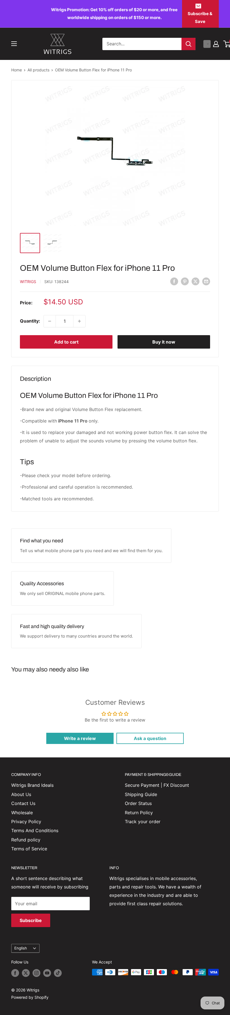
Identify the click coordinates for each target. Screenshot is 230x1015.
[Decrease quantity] (50, 321)
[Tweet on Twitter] (195, 281)
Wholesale (22, 812)
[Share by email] (206, 281)
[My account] (216, 44)
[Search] (188, 44)
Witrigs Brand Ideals (32, 785)
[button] (207, 44)
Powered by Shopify (30, 997)
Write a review (80, 738)
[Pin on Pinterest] (185, 281)
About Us (21, 794)
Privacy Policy (26, 821)
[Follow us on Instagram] (36, 973)
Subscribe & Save (200, 17)
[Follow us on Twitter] (26, 973)
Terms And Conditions (34, 830)
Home (16, 69)
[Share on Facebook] (174, 281)
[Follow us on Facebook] (15, 973)
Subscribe (31, 920)
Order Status (138, 803)
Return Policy (139, 812)
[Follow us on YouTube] (47, 973)
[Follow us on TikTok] (58, 973)
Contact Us (23, 803)
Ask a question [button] (150, 738)
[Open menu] (14, 43)
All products (38, 69)
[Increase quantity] (79, 321)
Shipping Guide (141, 794)
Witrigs (28, 281)
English (20, 948)
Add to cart (66, 342)
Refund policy (25, 840)
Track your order (142, 821)
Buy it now (163, 342)
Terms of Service (29, 848)
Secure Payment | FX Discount (157, 785)
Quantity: (30, 321)
